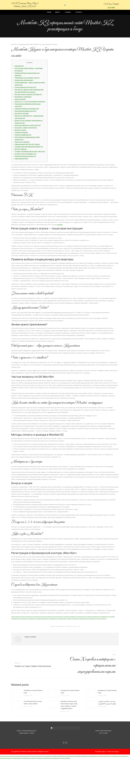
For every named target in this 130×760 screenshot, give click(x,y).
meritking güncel (23, 618)
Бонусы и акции (20, 99)
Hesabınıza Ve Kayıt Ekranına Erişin (33, 691)
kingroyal (23, 616)
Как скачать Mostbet (22, 113)
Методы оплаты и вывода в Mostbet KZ (28, 94)
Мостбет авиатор (21, 149)
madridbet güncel (81, 616)
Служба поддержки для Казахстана (27, 108)
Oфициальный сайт (21, 158)
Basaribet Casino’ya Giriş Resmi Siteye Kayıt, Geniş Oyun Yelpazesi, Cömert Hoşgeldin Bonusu (69, 704)
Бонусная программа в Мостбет (25, 111)
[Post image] (16, 693)
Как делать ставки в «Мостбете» (26, 127)
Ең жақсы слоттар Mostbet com (25, 154)
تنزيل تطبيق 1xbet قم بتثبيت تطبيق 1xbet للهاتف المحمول (107, 702)
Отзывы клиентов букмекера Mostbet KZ (29, 146)
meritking (112, 616)
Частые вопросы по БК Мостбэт (25, 87)
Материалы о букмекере (23, 97)
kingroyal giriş (29, 616)
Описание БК (19, 66)
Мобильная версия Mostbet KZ (25, 156)
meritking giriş (15, 618)
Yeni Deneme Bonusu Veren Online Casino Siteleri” (33, 702)
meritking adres (32, 618)
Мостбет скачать (20, 130)
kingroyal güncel (38, 616)
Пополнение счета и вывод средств (27, 78)
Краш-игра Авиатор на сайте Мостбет (28, 125)
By (69, 626)
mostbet (60, 225)
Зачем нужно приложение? (24, 80)
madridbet (66, 616)
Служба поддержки (21, 132)
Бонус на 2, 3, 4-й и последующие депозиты (30, 101)
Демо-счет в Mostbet (22, 142)
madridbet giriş (73, 616)
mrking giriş (18, 616)
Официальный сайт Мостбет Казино (27, 144)
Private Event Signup (113, 751)
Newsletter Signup (100, 751)
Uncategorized (60, 626)
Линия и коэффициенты (23, 135)
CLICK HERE (111, 7)
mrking (13, 616)
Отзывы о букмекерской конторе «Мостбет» (30, 151)
